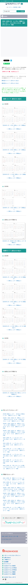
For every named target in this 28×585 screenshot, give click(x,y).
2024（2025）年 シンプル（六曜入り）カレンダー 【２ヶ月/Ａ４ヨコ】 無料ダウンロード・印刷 (14, 450)
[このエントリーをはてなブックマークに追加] (11, 61)
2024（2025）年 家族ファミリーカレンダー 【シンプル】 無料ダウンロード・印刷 (13, 478)
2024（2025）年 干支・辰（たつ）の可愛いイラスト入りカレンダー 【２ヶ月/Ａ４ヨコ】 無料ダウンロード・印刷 (14, 467)
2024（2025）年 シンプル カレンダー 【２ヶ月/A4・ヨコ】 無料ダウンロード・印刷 (13, 461)
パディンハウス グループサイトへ (12, 555)
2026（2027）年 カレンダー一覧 (10, 536)
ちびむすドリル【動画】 (10, 574)
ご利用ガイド (7, 559)
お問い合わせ (7, 557)
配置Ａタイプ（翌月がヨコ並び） (11, 80)
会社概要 (6, 561)
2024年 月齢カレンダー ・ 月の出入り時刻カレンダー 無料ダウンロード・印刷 (14, 414)
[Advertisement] (14, 42)
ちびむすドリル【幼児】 (10, 565)
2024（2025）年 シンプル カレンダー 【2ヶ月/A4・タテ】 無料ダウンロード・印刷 (14, 456)
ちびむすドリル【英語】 (10, 572)
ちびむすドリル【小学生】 (10, 567)
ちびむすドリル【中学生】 (10, 569)
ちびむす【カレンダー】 (10, 577)
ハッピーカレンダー (7, 539)
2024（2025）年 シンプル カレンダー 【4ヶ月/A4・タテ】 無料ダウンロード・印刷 (14, 439)
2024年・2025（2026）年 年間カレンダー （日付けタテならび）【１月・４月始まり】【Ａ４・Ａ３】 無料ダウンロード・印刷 (14, 419)
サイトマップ (7, 563)
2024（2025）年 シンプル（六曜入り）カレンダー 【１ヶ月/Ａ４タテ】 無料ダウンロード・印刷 (14, 509)
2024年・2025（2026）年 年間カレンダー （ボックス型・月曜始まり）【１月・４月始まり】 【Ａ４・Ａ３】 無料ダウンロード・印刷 (14, 433)
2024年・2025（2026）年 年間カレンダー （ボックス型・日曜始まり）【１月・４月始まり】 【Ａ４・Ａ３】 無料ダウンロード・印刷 (14, 426)
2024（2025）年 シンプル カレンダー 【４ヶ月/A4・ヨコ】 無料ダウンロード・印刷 (13, 445)
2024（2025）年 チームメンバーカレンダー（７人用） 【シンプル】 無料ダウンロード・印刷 (13, 484)
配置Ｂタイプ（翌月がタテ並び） (11, 83)
